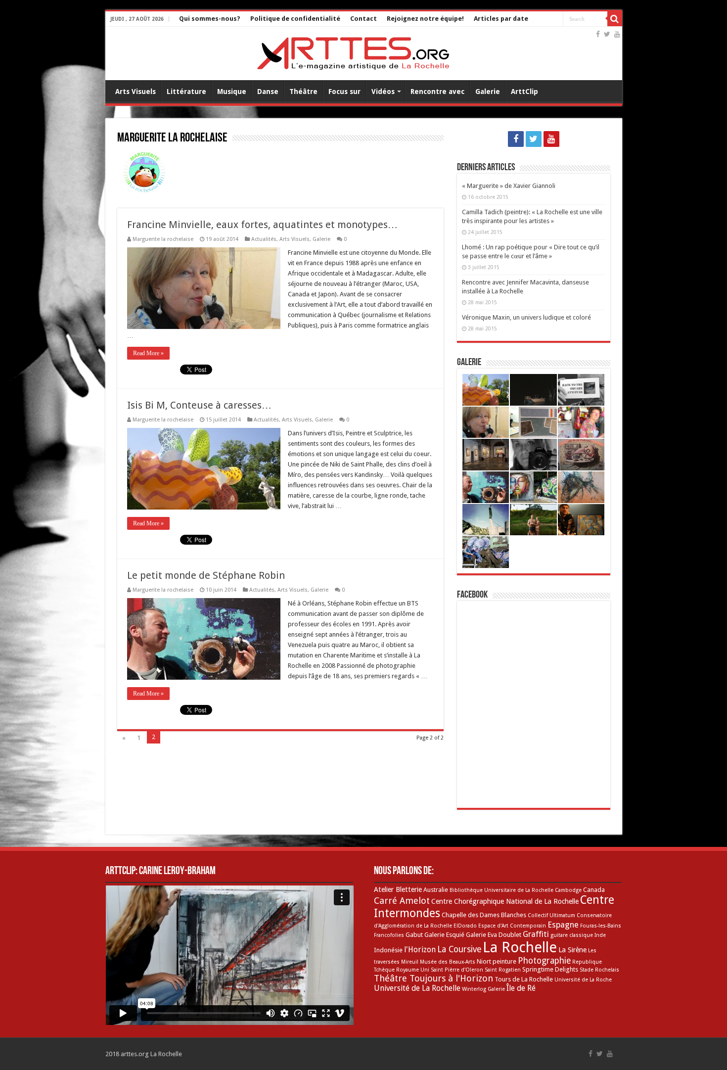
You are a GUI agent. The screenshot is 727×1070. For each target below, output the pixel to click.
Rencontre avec (437, 91)
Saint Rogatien (503, 970)
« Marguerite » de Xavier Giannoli (508, 185)
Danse (267, 91)
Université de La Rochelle (417, 988)
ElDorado (465, 926)
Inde (600, 935)
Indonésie (388, 950)
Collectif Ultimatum (551, 915)
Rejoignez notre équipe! (425, 18)
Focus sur (344, 91)
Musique (231, 91)
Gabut (414, 934)
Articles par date (501, 18)
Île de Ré (521, 988)
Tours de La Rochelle (524, 979)
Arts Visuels (135, 91)
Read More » (148, 353)
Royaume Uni (412, 970)
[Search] (614, 18)
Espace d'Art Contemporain (512, 926)
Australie (435, 889)
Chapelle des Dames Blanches (484, 915)
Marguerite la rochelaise (163, 239)
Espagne (563, 925)
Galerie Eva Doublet (493, 934)
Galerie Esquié (444, 934)
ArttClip (524, 91)
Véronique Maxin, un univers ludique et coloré (526, 317)
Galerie (487, 91)
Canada (594, 889)
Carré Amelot (402, 900)
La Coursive (459, 949)
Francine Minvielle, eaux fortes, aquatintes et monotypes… (262, 225)
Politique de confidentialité (295, 18)
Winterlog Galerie (483, 989)
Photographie (544, 961)
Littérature (186, 91)
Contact (363, 18)
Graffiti (536, 934)
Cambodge (568, 890)
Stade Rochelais (599, 970)
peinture (504, 961)
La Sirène (572, 950)
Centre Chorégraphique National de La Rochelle (505, 901)
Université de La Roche (583, 980)
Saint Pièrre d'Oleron (457, 970)
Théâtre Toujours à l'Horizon (433, 978)
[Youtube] (617, 34)
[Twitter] (607, 34)
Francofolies (389, 935)
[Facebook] (598, 34)
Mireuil (409, 962)
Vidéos (383, 91)
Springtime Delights (550, 969)
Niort (484, 961)
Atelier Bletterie (398, 889)
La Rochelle (520, 947)
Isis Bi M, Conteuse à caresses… (199, 405)
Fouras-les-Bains (600, 926)
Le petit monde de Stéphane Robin (206, 575)
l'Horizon (420, 949)
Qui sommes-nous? (209, 18)
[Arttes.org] (353, 51)
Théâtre (303, 91)
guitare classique (571, 935)
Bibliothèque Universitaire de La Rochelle (501, 890)
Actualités (263, 239)
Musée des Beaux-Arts (447, 962)
